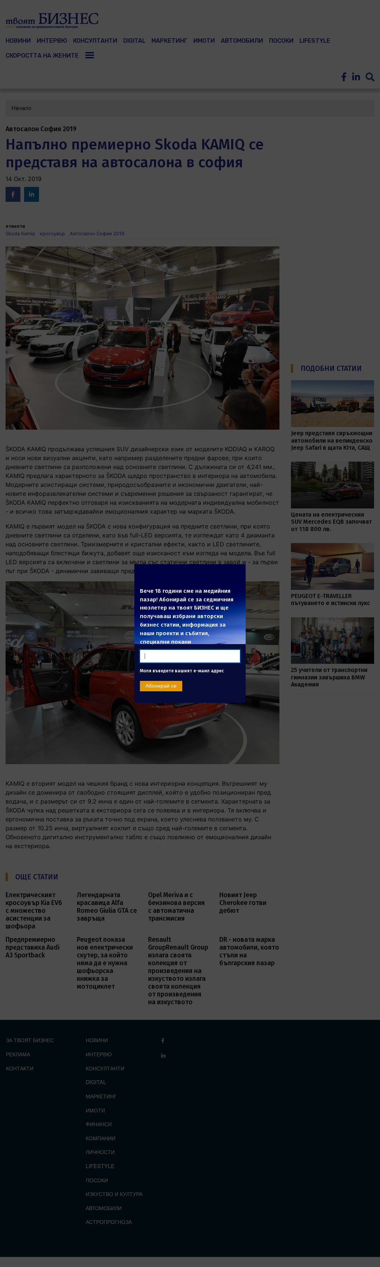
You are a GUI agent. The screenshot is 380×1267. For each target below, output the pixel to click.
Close (236, 571)
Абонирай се (161, 698)
